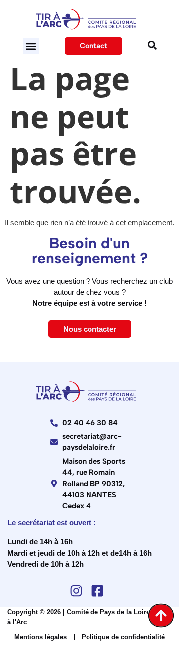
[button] (31, 46)
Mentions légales (40, 637)
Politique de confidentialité (123, 637)
